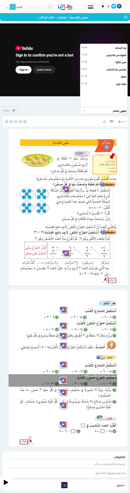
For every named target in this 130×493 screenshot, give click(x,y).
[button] (88, 6)
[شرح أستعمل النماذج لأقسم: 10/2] (63, 310)
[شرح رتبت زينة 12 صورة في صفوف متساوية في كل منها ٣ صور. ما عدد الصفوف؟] (63, 392)
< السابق (121, 485)
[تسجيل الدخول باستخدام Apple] (103, 6)
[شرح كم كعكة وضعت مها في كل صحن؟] (65, 189)
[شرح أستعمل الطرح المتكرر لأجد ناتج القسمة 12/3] (65, 253)
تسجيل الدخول (113, 472)
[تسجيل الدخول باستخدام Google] (108, 6)
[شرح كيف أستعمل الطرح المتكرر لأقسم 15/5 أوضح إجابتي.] (63, 345)
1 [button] (12, 7)
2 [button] (6, 7)
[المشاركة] (103, 121)
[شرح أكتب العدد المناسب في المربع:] (62, 424)
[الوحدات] (126, 17)
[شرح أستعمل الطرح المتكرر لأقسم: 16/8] (63, 380)
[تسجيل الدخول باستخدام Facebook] (119, 6)
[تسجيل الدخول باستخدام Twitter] (113, 6)
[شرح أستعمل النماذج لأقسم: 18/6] (63, 364)
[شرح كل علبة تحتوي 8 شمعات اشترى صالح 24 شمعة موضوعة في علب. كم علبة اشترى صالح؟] (62, 405)
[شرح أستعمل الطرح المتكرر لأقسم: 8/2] (63, 326)
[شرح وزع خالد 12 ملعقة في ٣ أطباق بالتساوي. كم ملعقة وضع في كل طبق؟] (63, 336)
